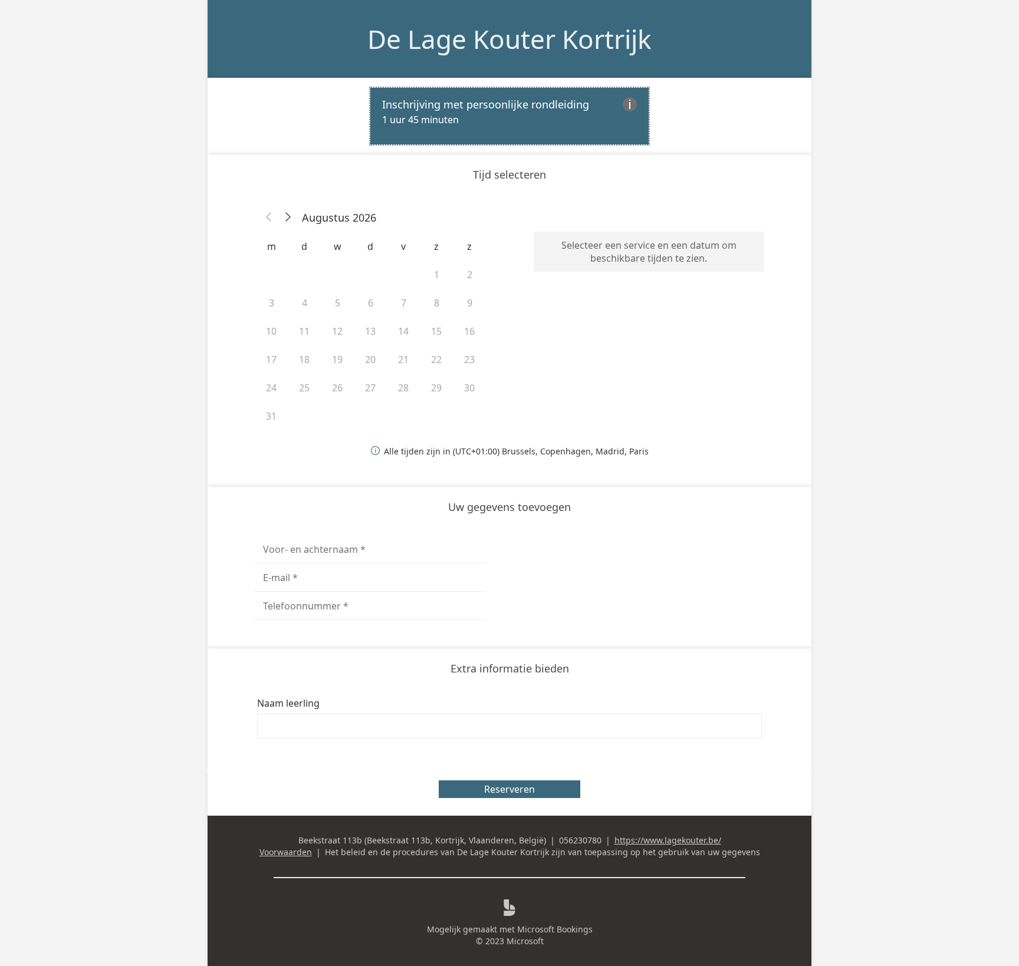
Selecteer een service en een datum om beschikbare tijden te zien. (649, 252)
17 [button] (271, 359)
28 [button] (403, 387)
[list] (509, 116)
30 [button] (469, 387)
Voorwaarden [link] (285, 852)
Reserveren (509, 789)
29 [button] (436, 387)
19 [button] (337, 359)
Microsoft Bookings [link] (555, 929)
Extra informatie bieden (510, 668)
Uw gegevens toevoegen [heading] (509, 507)
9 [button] (469, 302)
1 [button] (436, 274)
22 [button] (436, 359)
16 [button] (469, 331)
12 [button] (337, 331)
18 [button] (304, 359)
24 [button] (271, 387)
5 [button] (337, 302)
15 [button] (436, 331)
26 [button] (337, 387)
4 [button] (304, 302)
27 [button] (370, 387)
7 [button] (403, 302)
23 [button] (469, 359)
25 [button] (304, 387)
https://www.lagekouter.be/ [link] (667, 840)
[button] (268, 217)
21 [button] (403, 359)
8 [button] (436, 302)
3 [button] (271, 302)
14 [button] (403, 331)
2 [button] (469, 274)
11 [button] (304, 331)
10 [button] (271, 331)
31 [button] (271, 416)
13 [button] (370, 331)
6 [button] (370, 302)
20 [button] (370, 359)
